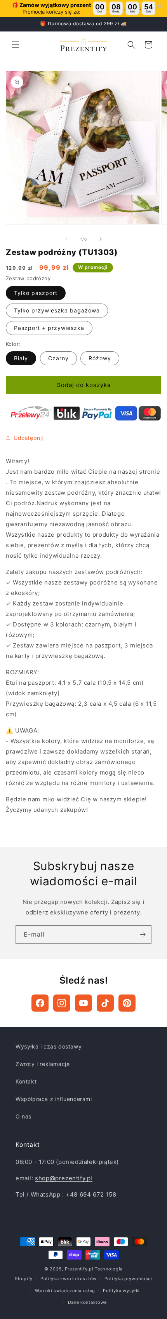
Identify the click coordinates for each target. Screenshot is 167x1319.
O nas (23, 1116)
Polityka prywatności (128, 1278)
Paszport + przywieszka (49, 328)
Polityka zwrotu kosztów (68, 1278)
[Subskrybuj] (142, 934)
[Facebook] (40, 1003)
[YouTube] (83, 1003)
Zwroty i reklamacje (43, 1064)
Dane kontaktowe (87, 1302)
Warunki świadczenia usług (65, 1290)
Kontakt (26, 1081)
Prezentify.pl (79, 1269)
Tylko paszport (35, 293)
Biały (21, 358)
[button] (15, 44)
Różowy (100, 358)
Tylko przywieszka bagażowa (57, 310)
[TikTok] (105, 1003)
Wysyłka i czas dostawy (49, 1046)
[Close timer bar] (159, 6)
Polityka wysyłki (121, 1290)
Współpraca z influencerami (54, 1099)
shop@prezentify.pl (63, 1178)
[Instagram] (61, 1003)
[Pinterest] (127, 1003)
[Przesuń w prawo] (100, 239)
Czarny (58, 358)
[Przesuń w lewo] (66, 239)
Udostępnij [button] (28, 437)
